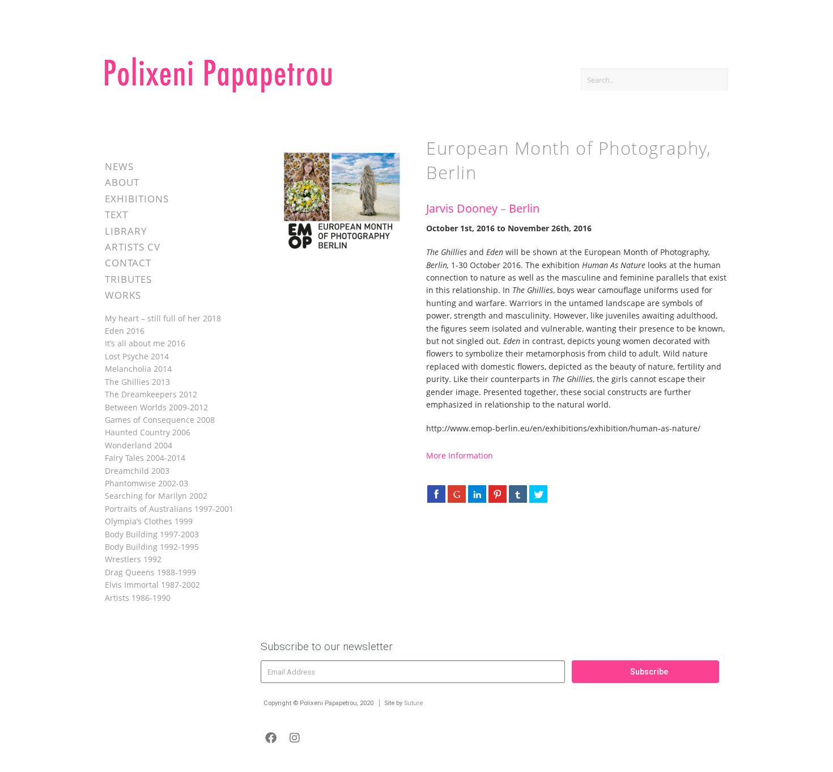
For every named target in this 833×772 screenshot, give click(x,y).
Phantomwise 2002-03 (146, 483)
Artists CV (132, 246)
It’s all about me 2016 (145, 343)
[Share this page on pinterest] (497, 494)
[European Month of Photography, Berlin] (338, 253)
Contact (128, 262)
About (122, 182)
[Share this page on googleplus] (457, 494)
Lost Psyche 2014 (137, 356)
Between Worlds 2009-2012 (156, 407)
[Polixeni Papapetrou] (218, 90)
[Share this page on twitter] (538, 494)
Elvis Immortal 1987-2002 (152, 584)
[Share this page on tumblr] (518, 494)
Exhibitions (137, 198)
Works (123, 295)
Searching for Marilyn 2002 (156, 495)
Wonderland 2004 (138, 445)
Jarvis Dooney (462, 208)
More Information (459, 455)
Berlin (524, 208)
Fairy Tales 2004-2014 (145, 457)
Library (126, 230)
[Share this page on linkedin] (477, 494)
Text (116, 214)
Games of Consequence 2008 (160, 419)
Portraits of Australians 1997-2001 (169, 508)
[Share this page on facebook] (436, 494)
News (119, 166)
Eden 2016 (124, 330)
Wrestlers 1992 (133, 559)
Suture (413, 703)
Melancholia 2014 (138, 368)
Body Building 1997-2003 (152, 534)
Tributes (128, 279)
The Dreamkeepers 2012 (151, 394)
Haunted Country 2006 (147, 432)
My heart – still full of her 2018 (163, 318)
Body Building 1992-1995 (152, 546)
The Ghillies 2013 (137, 381)
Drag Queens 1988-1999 (150, 572)
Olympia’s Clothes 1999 (149, 521)
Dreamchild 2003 (137, 470)
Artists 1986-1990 (138, 597)
